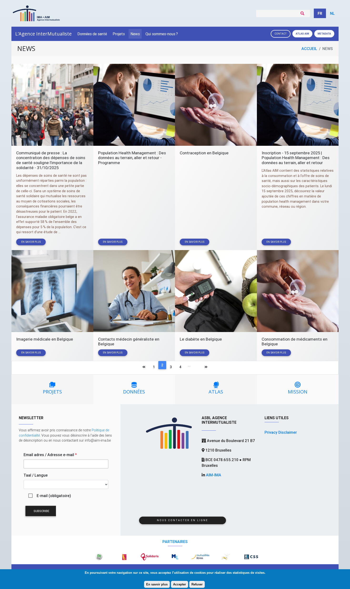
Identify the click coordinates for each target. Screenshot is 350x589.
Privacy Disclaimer (281, 432)
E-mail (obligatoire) (54, 495)
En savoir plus (157, 584)
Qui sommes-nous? (161, 33)
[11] (197, 367)
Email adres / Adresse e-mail (50, 454)
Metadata (324, 33)
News (135, 33)
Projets (119, 33)
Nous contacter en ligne (182, 520)
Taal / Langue (36, 475)
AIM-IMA (213, 475)
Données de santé (92, 33)
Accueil (309, 48)
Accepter (179, 584)
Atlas (302, 33)
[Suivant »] (206, 367)
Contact (281, 33)
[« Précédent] (144, 367)
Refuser (197, 584)
